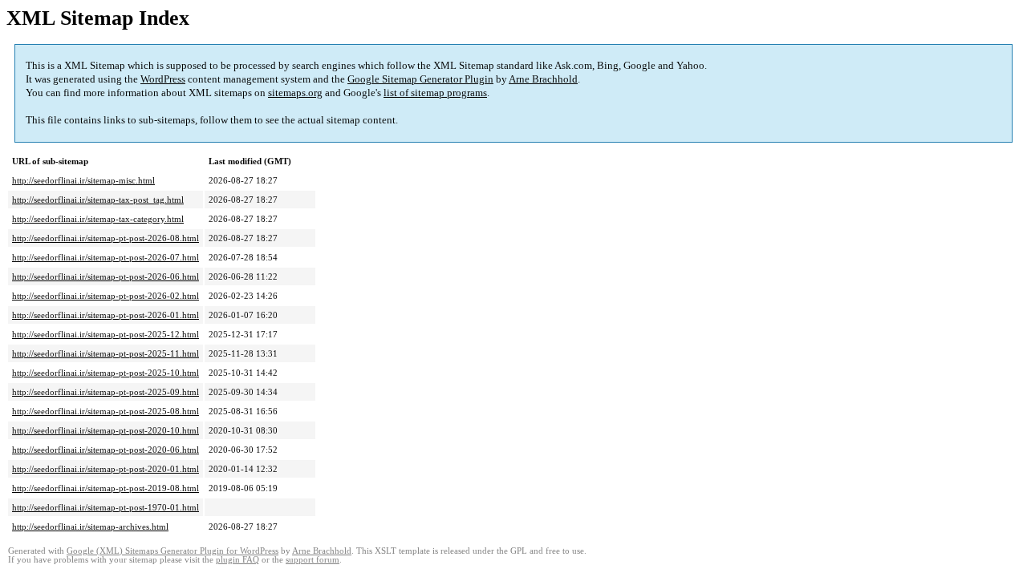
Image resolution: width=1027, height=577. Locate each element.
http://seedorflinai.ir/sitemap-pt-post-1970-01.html (105, 507)
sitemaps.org (295, 93)
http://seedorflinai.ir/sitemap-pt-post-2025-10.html (105, 372)
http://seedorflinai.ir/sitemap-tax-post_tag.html (98, 199)
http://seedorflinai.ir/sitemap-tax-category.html (98, 219)
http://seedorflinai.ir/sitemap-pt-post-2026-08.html (105, 238)
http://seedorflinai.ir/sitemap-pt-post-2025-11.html (105, 353)
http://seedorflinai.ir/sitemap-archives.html (90, 526)
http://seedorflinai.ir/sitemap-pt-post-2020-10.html (105, 430)
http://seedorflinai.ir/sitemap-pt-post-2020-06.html (105, 449)
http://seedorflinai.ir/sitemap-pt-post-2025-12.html (105, 334)
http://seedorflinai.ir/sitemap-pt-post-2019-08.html (105, 488)
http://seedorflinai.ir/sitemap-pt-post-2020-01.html (105, 469)
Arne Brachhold (543, 79)
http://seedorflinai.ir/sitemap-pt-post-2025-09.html (105, 392)
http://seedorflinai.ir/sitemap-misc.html (83, 180)
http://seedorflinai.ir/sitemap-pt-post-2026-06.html (105, 276)
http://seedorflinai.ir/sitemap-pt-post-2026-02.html (105, 296)
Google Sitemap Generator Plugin (420, 79)
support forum (312, 559)
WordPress (162, 79)
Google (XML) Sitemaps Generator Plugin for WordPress (172, 551)
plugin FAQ (237, 559)
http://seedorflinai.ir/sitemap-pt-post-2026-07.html (105, 257)
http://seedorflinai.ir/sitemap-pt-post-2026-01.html (105, 315)
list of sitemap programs (435, 93)
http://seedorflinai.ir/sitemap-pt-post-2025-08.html (105, 411)
